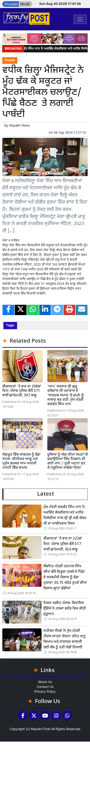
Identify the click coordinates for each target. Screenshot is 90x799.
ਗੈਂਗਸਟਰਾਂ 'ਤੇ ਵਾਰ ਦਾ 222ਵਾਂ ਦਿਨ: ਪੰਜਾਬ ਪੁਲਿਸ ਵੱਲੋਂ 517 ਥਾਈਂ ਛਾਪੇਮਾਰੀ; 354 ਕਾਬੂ (62, 544)
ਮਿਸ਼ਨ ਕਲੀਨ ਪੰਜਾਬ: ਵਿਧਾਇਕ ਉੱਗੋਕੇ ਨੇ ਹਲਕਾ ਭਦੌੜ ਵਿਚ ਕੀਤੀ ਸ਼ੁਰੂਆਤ (64, 609)
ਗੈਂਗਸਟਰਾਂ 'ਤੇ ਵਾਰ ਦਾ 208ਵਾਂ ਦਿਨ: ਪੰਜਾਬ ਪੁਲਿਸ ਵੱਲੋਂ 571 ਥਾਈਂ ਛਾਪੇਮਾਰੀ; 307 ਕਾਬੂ (21, 391)
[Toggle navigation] (80, 19)
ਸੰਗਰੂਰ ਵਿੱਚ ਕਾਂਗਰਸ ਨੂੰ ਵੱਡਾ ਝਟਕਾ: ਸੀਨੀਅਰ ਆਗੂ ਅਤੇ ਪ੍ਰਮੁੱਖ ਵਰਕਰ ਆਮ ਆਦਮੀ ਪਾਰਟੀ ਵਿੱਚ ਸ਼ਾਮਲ (21, 461)
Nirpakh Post (40, 729)
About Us (45, 682)
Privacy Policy (45, 691)
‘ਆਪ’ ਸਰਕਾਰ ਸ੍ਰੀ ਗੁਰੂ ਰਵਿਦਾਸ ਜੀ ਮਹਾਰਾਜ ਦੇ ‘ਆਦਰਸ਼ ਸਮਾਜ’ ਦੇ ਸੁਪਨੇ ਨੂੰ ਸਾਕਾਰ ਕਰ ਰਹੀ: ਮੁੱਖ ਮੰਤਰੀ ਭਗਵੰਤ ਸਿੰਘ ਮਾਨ (65, 395)
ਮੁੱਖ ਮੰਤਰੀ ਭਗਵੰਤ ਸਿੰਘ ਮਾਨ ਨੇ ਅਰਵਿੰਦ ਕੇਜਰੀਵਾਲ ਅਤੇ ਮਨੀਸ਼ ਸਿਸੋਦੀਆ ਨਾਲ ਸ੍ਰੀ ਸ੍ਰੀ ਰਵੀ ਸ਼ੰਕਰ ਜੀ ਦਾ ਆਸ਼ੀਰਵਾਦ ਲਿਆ (64, 515)
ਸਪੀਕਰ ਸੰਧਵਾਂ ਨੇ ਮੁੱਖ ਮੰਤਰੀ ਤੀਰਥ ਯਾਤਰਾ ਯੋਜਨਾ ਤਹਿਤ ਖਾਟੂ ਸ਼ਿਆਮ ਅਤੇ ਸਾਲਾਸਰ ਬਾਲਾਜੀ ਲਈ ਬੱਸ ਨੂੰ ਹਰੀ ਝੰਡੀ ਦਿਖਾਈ (64, 639)
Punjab (10, 60)
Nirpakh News (19, 126)
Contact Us (45, 687)
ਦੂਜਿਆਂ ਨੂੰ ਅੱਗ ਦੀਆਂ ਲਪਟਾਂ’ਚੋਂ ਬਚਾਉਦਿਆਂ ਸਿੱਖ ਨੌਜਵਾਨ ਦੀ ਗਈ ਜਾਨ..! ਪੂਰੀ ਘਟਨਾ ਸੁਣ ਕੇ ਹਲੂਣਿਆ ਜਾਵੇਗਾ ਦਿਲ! (67, 461)
